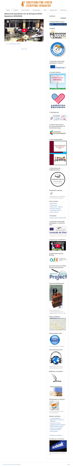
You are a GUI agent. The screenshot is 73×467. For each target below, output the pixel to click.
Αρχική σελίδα (24, 49)
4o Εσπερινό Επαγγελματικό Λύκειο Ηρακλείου (12, 464)
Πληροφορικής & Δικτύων (55, 210)
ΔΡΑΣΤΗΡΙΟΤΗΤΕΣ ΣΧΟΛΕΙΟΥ (15, 43)
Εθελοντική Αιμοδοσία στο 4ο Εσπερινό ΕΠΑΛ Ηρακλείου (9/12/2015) (23, 15)
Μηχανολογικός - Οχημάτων (56, 206)
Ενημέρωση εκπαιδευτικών (56, 435)
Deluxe (68, 464)
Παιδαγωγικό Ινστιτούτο (55, 423)
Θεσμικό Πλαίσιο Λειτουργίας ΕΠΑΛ (58, 217)
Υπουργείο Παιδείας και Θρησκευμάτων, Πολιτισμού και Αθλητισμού (57, 420)
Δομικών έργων (53, 203)
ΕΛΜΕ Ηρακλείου (54, 431)
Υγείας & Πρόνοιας (54, 212)
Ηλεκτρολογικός (53, 205)
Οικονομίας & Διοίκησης (55, 208)
